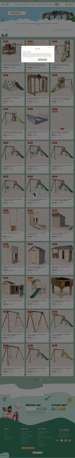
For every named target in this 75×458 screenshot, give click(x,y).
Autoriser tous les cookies (42, 59)
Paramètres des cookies (33, 59)
